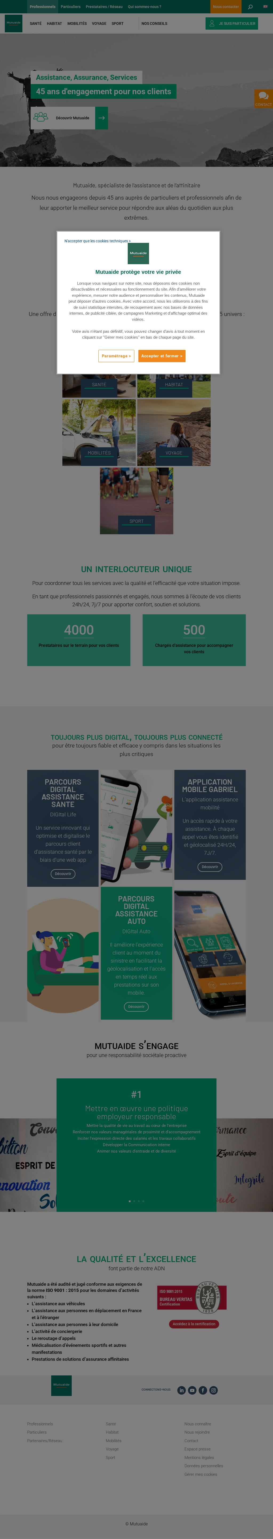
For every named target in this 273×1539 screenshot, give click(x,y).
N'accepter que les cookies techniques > (98, 241)
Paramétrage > (116, 356)
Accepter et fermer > (162, 356)
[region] (138, 302)
